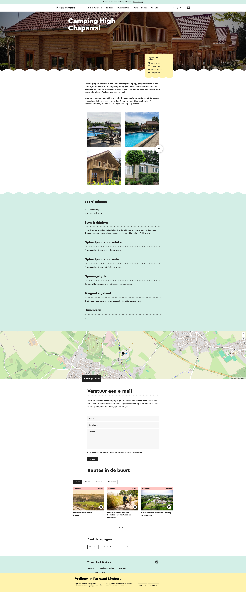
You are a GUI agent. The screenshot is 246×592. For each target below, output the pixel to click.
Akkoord (142, 585)
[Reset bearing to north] (243, 338)
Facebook (107, 547)
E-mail (129, 547)
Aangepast (153, 585)
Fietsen (77, 482)
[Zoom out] (243, 336)
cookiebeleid (123, 585)
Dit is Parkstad (95, 8)
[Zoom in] (243, 333)
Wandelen (98, 482)
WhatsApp (93, 547)
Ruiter (87, 482)
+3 (159, 149)
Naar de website (156, 69)
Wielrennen (112, 482)
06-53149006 (155, 63)
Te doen (109, 8)
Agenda (154, 8)
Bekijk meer (123, 528)
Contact (91, 568)
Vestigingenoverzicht (106, 568)
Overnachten (123, 8)
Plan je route (155, 72)
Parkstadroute (140, 8)
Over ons (122, 568)
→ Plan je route (92, 378)
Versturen (92, 459)
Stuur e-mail (155, 66)
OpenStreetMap (235, 378)
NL (181, 7)
